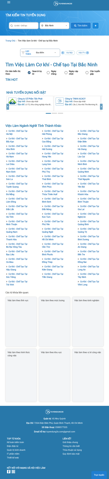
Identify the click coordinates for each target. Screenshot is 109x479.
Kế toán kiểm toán (15, 442)
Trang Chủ (10, 40)
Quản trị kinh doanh (16, 450)
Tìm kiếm (82, 25)
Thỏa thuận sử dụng (72, 450)
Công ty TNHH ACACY (75, 98)
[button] (7, 109)
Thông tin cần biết (71, 446)
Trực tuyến (99, 475)
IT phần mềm (13, 454)
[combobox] (56, 25)
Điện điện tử (12, 446)
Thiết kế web (13, 457)
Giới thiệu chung (70, 442)
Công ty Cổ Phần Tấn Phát (30, 98)
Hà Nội (69, 52)
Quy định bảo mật (71, 454)
